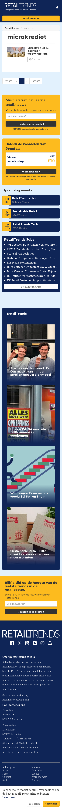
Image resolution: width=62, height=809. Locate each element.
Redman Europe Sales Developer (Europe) (32, 258)
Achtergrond (9, 767)
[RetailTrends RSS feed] (35, 643)
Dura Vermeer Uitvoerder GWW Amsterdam (32, 266)
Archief (6, 780)
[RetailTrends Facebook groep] (12, 643)
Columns (36, 770)
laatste (35, 81)
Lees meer (8, 797)
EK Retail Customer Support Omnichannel (32, 280)
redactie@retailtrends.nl (26, 747)
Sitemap (35, 780)
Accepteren (51, 803)
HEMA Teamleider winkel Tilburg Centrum (32, 249)
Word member (31, 18)
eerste (8, 81)
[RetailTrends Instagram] (42, 643)
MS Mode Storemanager (22, 262)
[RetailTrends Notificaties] (50, 643)
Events (35, 773)
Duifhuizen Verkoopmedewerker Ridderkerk (32, 275)
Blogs (5, 770)
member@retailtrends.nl (30, 752)
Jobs (5, 773)
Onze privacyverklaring (15, 695)
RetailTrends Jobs (31, 286)
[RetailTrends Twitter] (19, 644)
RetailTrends (12, 28)
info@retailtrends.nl (26, 743)
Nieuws (35, 767)
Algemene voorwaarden (15, 699)
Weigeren (34, 803)
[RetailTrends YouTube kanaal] (27, 643)
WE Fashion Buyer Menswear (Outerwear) (32, 244)
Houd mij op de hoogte (30, 124)
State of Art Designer (20, 253)
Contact (6, 776)
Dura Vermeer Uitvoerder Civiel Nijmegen (32, 271)
